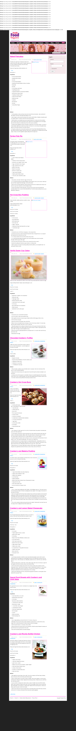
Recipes (19, 43)
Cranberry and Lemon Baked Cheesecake (26, 508)
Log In (52, 71)
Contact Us (16, 697)
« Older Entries (12, 694)
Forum (57, 43)
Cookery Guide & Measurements (25, 697)
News (47, 43)
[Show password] (63, 66)
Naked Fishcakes (16, 56)
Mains (40, 59)
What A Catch (36, 59)
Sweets (42, 197)
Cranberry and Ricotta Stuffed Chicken (25, 634)
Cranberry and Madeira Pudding (22, 451)
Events (34, 43)
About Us (11, 697)
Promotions (27, 43)
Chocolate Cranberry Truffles (21, 338)
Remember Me (54, 68)
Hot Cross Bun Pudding (19, 195)
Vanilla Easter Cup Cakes (20, 251)
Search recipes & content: (47, 52)
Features (40, 43)
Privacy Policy (34, 697)
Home (12, 43)
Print (12, 70)
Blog (52, 43)
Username (52, 59)
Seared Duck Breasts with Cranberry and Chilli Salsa (26, 578)
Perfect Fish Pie (16, 136)
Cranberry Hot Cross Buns (20, 382)
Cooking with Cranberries (39, 341)
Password (51, 63)
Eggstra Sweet (38, 197)
